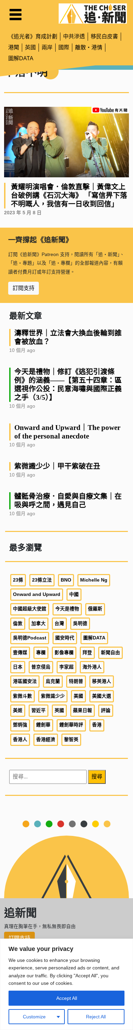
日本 (18, 667)
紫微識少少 (53, 696)
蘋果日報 (82, 710)
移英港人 (101, 681)
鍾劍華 (43, 724)
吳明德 (80, 623)
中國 (74, 594)
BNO (66, 580)
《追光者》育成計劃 (32, 36)
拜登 (87, 652)
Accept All (66, 998)
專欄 (41, 652)
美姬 (18, 710)
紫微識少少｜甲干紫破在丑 (57, 466)
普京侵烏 (40, 667)
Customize (34, 1016)
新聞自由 (110, 652)
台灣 (59, 623)
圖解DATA (20, 58)
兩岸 (47, 47)
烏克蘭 (53, 681)
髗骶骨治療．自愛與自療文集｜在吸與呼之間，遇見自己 (68, 500)
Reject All (96, 1016)
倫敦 (18, 623)
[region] (66, 984)
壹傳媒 (20, 652)
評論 (105, 710)
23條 (18, 580)
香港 (97, 724)
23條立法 (42, 580)
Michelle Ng (93, 580)
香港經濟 (45, 739)
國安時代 (64, 637)
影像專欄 (64, 652)
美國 (78, 696)
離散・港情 (88, 47)
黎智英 (71, 739)
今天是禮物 (67, 608)
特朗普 (76, 681)
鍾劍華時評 (71, 724)
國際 (63, 47)
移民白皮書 (104, 36)
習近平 (38, 710)
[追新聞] (93, 13)
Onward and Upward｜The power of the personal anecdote (67, 431)
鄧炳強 (20, 724)
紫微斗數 (22, 696)
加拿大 (38, 623)
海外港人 (92, 667)
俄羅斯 (95, 608)
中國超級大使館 (29, 608)
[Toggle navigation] (15, 14)
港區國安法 (25, 681)
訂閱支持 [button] (23, 288)
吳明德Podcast (29, 637)
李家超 (66, 667)
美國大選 (101, 696)
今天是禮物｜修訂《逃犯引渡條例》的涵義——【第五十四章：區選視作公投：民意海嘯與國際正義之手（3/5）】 (68, 384)
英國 (30, 47)
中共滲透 (74, 36)
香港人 (20, 739)
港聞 (13, 47)
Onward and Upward (36, 594)
